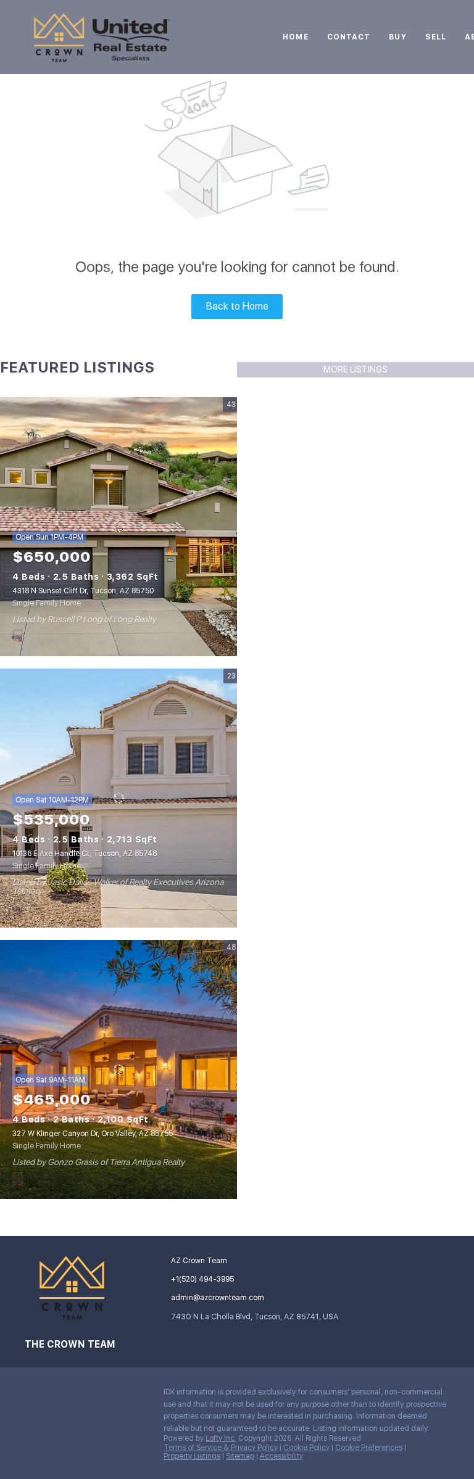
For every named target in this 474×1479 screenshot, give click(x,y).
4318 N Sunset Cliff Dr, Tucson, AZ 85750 (83, 591)
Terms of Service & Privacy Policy (221, 1447)
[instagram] (34, 1395)
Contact (349, 37)
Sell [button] (435, 37)
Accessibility (281, 1456)
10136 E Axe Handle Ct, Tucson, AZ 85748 (84, 853)
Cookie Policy (306, 1447)
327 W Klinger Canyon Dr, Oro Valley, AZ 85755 (92, 1133)
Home (295, 37)
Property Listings (192, 1456)
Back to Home (237, 306)
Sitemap (240, 1456)
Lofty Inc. (221, 1438)
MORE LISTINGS (355, 369)
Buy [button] (397, 37)
